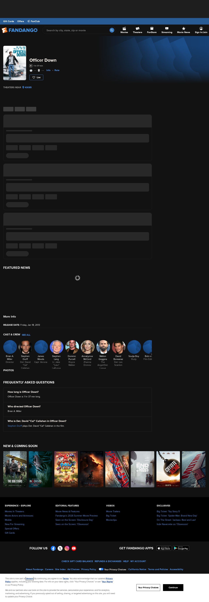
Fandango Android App (181, 548)
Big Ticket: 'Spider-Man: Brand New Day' (177, 515)
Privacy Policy (88, 569)
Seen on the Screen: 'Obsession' (72, 524)
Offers (20, 21)
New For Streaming (14, 524)
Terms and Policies (158, 569)
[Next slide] (151, 354)
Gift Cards (8, 21)
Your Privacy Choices (115, 569)
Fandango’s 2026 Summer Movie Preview (77, 515)
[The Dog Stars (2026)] (15, 469)
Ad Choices (73, 569)
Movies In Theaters (14, 511)
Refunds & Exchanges (108, 561)
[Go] (112, 30)
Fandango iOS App (164, 548)
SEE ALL (26, 335)
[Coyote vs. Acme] (168, 469)
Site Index (60, 569)
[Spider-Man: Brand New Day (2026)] (117, 469)
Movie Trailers (113, 511)
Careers (49, 569)
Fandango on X (60, 548)
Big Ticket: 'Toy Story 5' (168, 511)
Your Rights (107, 581)
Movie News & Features (68, 511)
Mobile (8, 520)
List (38, 77)
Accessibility (176, 569)
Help (126, 561)
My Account (138, 561)
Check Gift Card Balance (77, 561)
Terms (66, 578)
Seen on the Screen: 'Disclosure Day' (74, 520)
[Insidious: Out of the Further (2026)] (41, 469)
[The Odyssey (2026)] (92, 469)
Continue (173, 587)
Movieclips (111, 520)
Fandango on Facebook (53, 548)
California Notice (137, 569)
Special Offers (12, 528)
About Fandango (34, 569)
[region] (104, 588)
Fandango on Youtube (73, 548)
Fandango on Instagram (66, 548)
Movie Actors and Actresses (19, 515)
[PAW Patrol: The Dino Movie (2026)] (66, 469)
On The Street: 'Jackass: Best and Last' (176, 520)
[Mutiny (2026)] (194, 469)
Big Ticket (111, 515)
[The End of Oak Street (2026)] (143, 469)
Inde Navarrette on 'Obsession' (172, 524)
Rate (57, 70)
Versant (29, 578)
